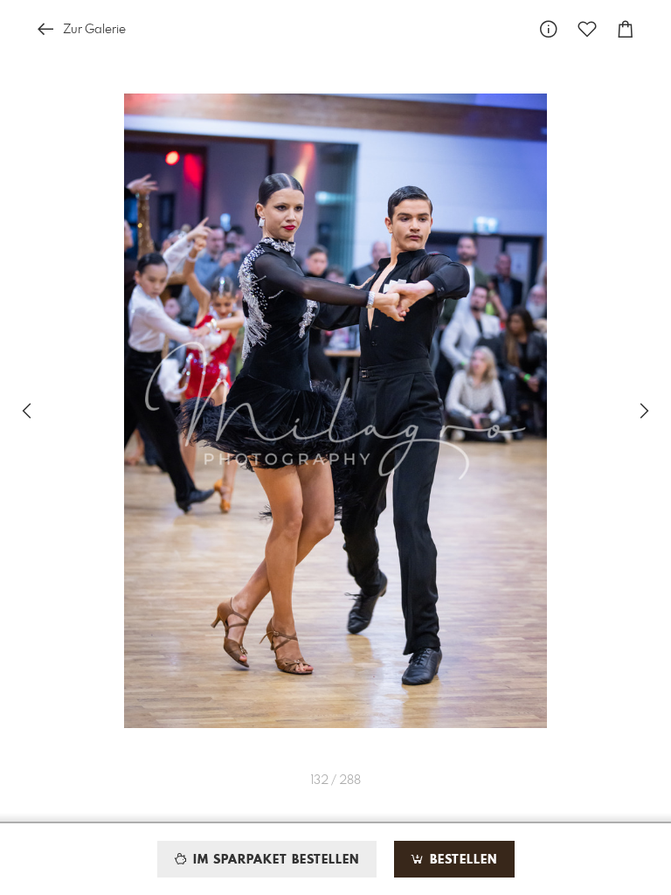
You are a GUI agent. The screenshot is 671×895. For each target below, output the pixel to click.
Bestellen (461, 860)
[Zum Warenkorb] (625, 29)
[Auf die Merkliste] (587, 29)
